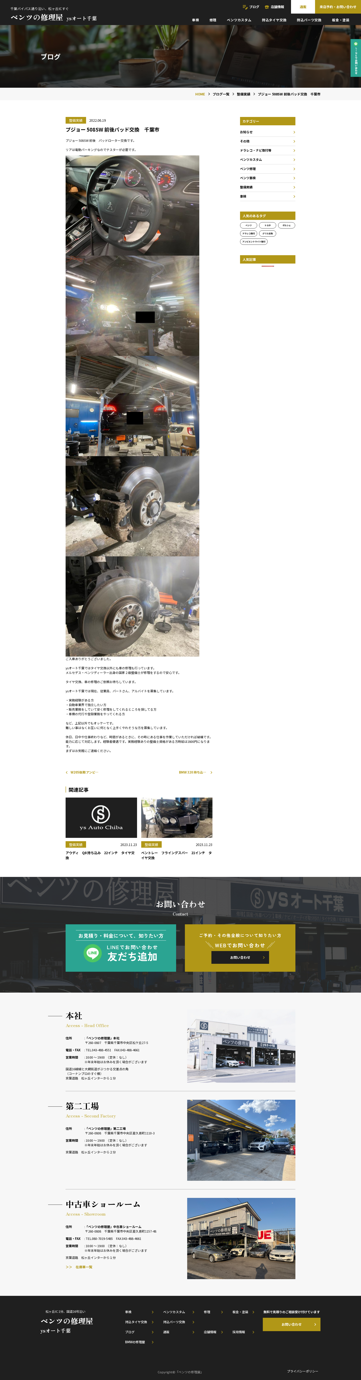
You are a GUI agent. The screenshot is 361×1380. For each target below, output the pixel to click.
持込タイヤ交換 (274, 19)
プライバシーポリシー (302, 1371)
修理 (213, 19)
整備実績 (246, 187)
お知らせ (246, 132)
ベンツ (248, 225)
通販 (303, 6)
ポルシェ (286, 225)
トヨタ (267, 225)
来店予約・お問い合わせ (338, 6)
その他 (244, 141)
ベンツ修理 (248, 168)
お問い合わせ (240, 957)
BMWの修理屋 (135, 1342)
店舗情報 (277, 6)
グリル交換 (267, 233)
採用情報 (239, 1332)
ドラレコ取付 (248, 233)
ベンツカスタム (239, 19)
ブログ (254, 6)
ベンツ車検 (248, 178)
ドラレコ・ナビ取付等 (255, 150)
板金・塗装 (341, 19)
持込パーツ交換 (309, 19)
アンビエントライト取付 (253, 241)
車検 (195, 19)
